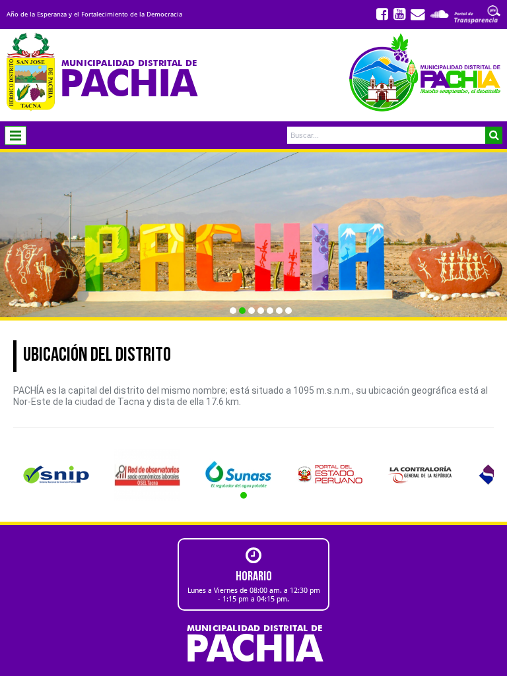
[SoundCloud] (439, 14)
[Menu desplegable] (15, 135)
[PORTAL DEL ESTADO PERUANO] (329, 474)
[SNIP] (56, 474)
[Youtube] (399, 14)
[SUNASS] (238, 474)
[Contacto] (418, 14)
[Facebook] (382, 14)
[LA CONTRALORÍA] (421, 474)
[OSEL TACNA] (147, 474)
